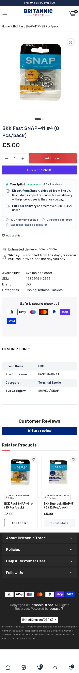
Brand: (7, 284)
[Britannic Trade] (38, 14)
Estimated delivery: (23, 249)
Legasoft (56, 609)
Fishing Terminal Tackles (44, 290)
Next (72, 493)
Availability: (11, 273)
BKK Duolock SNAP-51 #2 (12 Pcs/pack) (59, 505)
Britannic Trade (41, 605)
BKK (28, 284)
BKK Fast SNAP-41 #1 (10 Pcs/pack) (19, 505)
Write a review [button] (39, 431)
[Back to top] (71, 639)
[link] (33, 459)
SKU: (5, 279)
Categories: (11, 290)
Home (6, 26)
